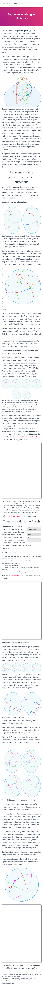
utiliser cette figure (14, 576)
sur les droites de (27, 437)
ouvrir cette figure (14, 516)
